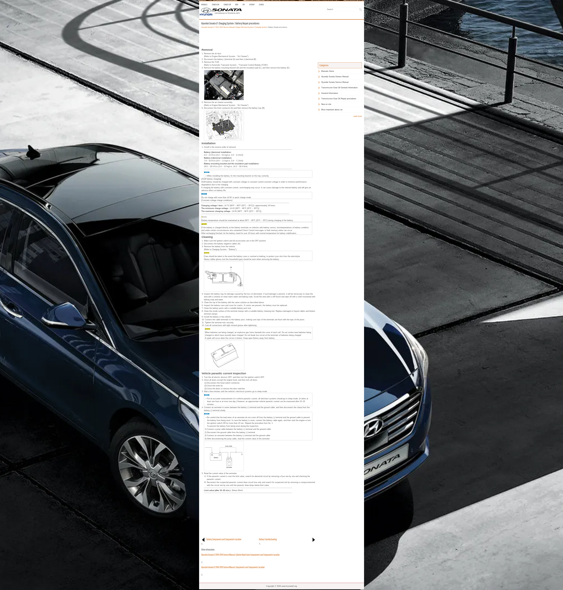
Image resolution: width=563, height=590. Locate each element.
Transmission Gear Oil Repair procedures (338, 99)
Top (244, 4)
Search (261, 4)
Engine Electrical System (244, 27)
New (236, 4)
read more (357, 116)
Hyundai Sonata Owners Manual (335, 76)
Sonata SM (227, 4)
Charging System (261, 27)
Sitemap (252, 4)
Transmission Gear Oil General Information (339, 87)
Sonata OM (215, 4)
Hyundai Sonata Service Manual (335, 82)
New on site (326, 104)
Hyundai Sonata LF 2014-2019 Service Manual (217, 27)
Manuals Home (327, 71)
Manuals (204, 4)
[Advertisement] (258, 37)
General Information (329, 93)
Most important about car (331, 110)
